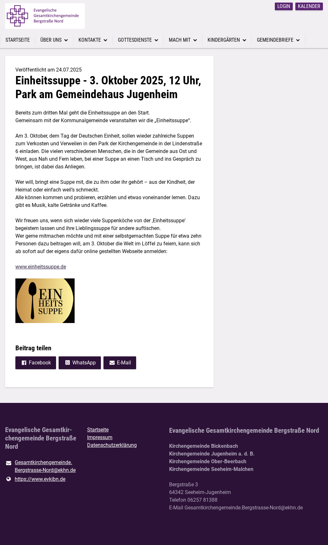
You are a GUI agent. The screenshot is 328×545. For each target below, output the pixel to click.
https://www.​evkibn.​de (40, 479)
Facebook (40, 363)
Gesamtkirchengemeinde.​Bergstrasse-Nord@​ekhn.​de (45, 466)
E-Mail (124, 363)
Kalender (309, 6)
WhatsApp (84, 363)
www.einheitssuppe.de (40, 267)
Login (283, 6)
